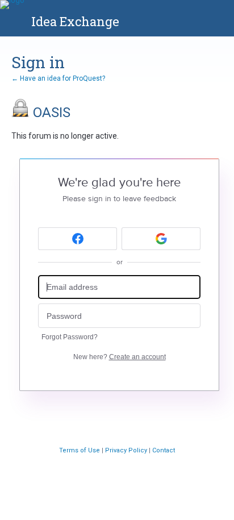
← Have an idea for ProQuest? (58, 78)
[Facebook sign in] (77, 238)
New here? (119, 357)
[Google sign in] (161, 238)
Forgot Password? (69, 337)
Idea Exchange (75, 21)
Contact (163, 450)
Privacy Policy (127, 450)
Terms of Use (80, 450)
